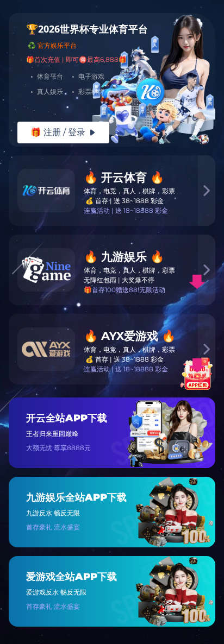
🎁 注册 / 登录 (63, 132)
